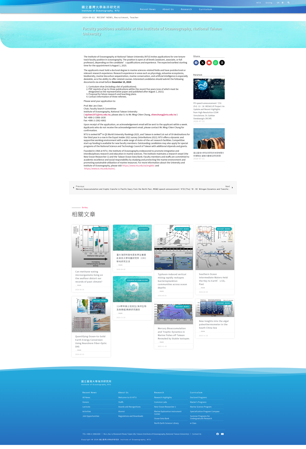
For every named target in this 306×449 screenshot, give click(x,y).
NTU (259, 2)
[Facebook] (217, 434)
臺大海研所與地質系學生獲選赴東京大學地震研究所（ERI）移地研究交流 (132, 258)
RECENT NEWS (105, 17)
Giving (269, 2)
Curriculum (205, 9)
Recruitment (121, 17)
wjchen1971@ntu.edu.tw (97, 114)
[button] (288, 2)
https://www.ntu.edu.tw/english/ (138, 165)
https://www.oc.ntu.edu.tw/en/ (99, 168)
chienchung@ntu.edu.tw (163, 114)
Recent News (148, 9)
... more (78, 285)
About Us (168, 9)
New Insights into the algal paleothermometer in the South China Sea (214, 324)
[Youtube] (222, 434)
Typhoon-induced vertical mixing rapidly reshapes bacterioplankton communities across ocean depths (172, 281)
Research (186, 9)
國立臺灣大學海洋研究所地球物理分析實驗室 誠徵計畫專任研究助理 (208, 154)
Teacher (134, 17)
